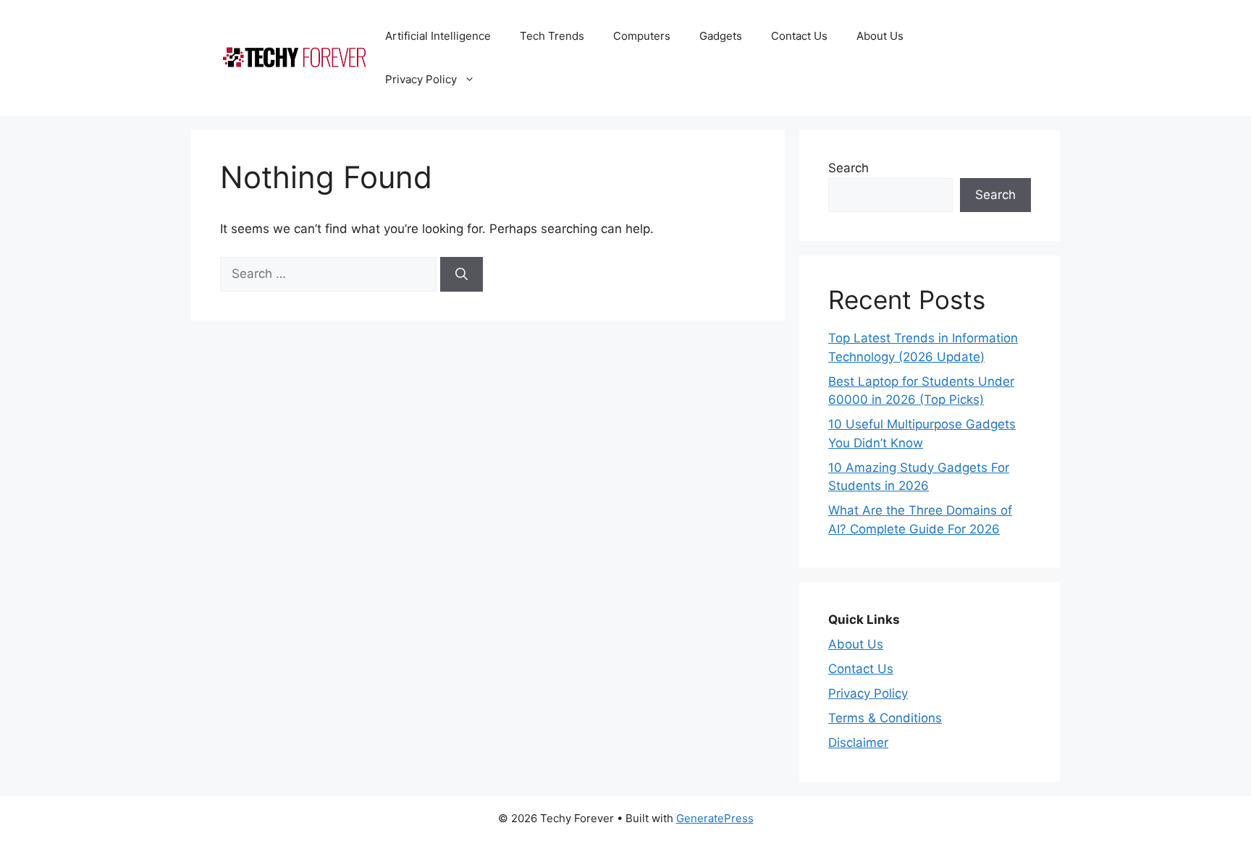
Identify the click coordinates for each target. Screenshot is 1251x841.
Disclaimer (858, 742)
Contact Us (799, 36)
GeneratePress (715, 818)
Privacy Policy (421, 79)
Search (848, 168)
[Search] (461, 274)
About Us (880, 36)
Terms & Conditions (885, 718)
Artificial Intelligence (438, 36)
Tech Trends (552, 36)
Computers (641, 36)
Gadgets (720, 36)
